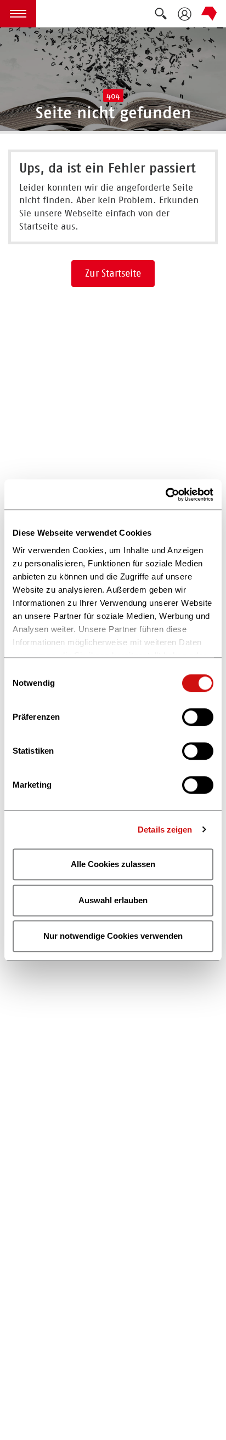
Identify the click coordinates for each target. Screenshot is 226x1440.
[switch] (197, 717)
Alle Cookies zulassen (113, 864)
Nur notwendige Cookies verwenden (113, 935)
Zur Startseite (113, 273)
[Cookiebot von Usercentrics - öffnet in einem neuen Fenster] (165, 494)
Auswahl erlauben (113, 900)
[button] (18, 13)
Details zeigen (165, 829)
